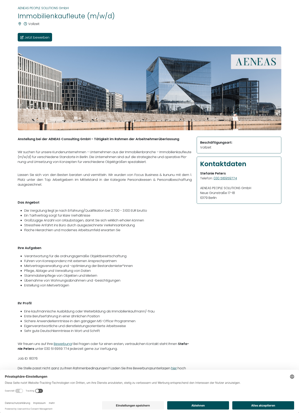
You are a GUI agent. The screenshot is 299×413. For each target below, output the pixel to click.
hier (174, 368)
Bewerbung (63, 343)
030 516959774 (225, 178)
